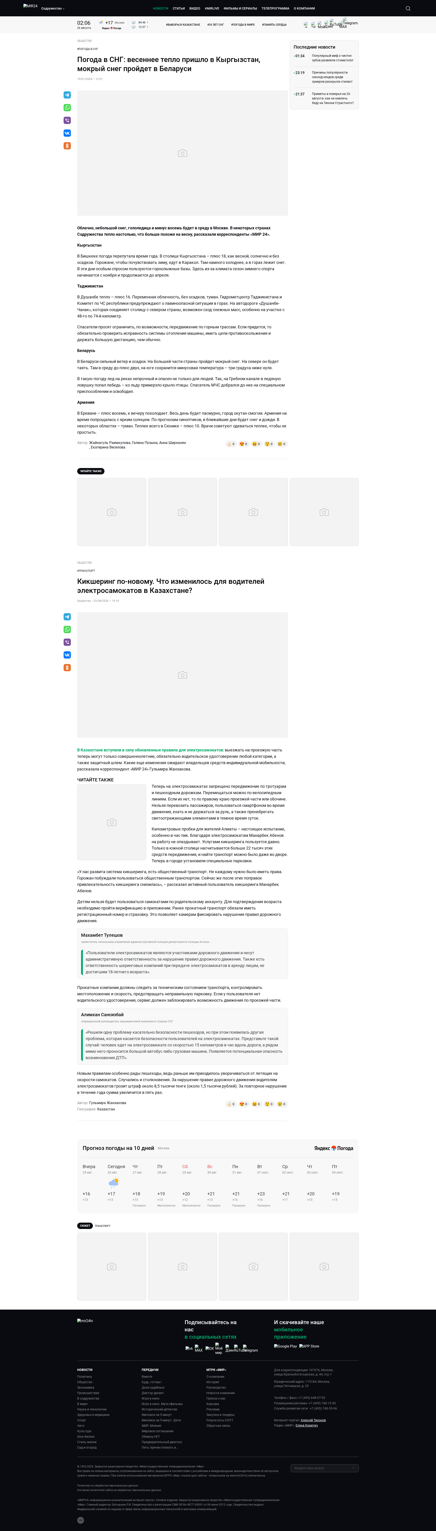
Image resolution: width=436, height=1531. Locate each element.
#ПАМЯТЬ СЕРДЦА (274, 24)
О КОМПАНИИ (304, 8)
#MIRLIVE (212, 8)
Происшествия (88, 1393)
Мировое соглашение (157, 1431)
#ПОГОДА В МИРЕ (243, 24)
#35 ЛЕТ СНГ (215, 24)
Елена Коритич (307, 1425)
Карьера (212, 1403)
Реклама (213, 1409)
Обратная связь (218, 1425)
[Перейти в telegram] (67, 95)
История (212, 1382)
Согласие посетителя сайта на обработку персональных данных (119, 1490)
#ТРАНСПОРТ (86, 570)
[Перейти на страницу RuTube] (240, 1349)
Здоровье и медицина (93, 1414)
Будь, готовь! (151, 1382)
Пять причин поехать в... (160, 1447)
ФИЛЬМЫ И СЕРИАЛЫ (240, 8)
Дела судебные (153, 1387)
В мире (82, 1403)
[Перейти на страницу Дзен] (230, 1349)
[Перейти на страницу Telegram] (250, 1349)
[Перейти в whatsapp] (67, 108)
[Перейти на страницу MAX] (199, 1349)
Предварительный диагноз (162, 1442)
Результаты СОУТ (219, 1420)
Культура (84, 1431)
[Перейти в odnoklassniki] (67, 146)
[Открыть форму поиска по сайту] (408, 8)
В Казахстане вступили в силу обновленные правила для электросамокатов (150, 750)
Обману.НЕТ (151, 1436)
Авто (80, 1425)
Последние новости (314, 47)
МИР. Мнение (151, 1425)
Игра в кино (150, 1398)
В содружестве (88, 1398)
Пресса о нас (215, 1398)
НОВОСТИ (160, 8)
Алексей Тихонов (313, 1420)
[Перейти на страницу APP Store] (309, 1348)
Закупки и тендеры (220, 1414)
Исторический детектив (159, 1409)
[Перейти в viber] (67, 121)
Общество (84, 1382)
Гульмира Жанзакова (107, 1103)
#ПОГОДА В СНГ (87, 49)
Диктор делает (153, 1393)
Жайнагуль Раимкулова (109, 443)
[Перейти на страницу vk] (189, 1348)
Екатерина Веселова (108, 447)
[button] (53, 8)
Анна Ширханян (172, 443)
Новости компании (220, 1393)
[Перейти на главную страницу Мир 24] (30, 8)
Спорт (81, 1420)
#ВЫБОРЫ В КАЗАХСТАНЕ (183, 24)
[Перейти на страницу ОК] (210, 1348)
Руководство (216, 1387)
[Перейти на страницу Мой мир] (219, 1349)
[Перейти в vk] (67, 134)
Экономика (85, 1387)
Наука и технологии (92, 1409)
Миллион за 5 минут (157, 1414)
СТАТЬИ (179, 8)
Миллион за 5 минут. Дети (161, 1420)
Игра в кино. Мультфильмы (162, 1403)
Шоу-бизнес (86, 1436)
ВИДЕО (194, 8)
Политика (84, 1376)
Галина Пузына (145, 443)
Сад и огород (87, 1447)
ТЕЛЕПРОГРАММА (275, 8)
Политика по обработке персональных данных (107, 1485)
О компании (215, 1376)
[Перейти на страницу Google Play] (285, 1348)
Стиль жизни (87, 1442)
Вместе (147, 1376)
